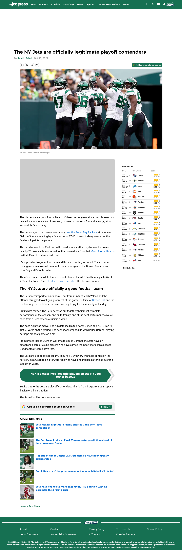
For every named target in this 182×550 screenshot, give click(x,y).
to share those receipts (61, 281)
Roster (80, 4)
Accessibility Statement (63, 534)
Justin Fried (25, 58)
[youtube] (158, 4)
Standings (68, 4)
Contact (54, 529)
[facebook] (146, 4)
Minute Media (20, 542)
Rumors (43, 4)
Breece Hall (98, 300)
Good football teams (103, 251)
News (33, 4)
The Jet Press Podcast (108, 4)
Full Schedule (129, 268)
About (23, 529)
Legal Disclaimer (29, 534)
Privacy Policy (97, 529)
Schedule (55, 4)
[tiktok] (164, 4)
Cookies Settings (125, 534)
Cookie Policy (154, 529)
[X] (152, 4)
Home (23, 506)
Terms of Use (123, 529)
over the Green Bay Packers (81, 232)
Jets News (34, 506)
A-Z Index (94, 534)
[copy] (37, 65)
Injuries (90, 4)
